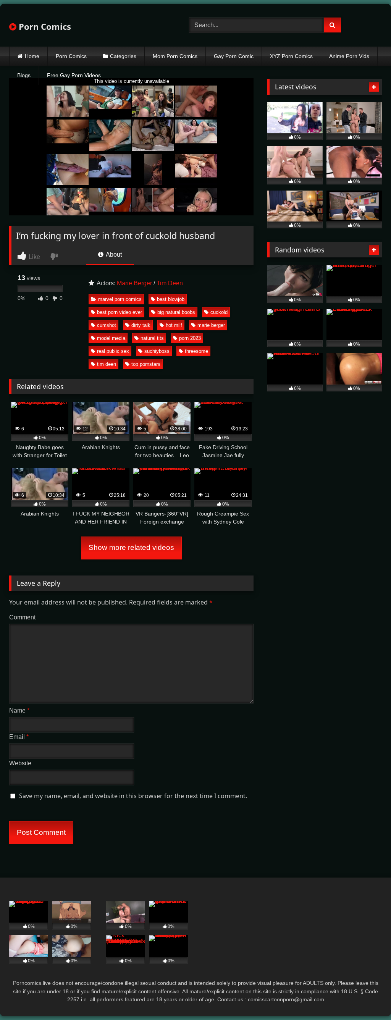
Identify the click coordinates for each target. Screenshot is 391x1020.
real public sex (113, 351)
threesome (196, 351)
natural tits (152, 338)
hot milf (174, 325)
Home (32, 56)
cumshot (106, 325)
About (113, 254)
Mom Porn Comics (175, 56)
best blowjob (170, 299)
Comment (22, 617)
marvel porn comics (120, 299)
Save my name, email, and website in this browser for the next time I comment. (133, 796)
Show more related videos (131, 547)
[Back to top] (367, 997)
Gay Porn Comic (234, 56)
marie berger (211, 325)
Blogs (24, 75)
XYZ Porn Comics (291, 56)
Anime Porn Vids (349, 56)
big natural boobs (176, 312)
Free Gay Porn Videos (74, 75)
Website (20, 763)
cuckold (219, 312)
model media (111, 338)
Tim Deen (170, 283)
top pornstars (145, 364)
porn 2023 (190, 338)
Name (19, 710)
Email (19, 737)
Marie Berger (134, 283)
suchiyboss (157, 351)
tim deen (106, 364)
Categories (123, 56)
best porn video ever (119, 312)
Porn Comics (43, 26)
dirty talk (140, 325)
